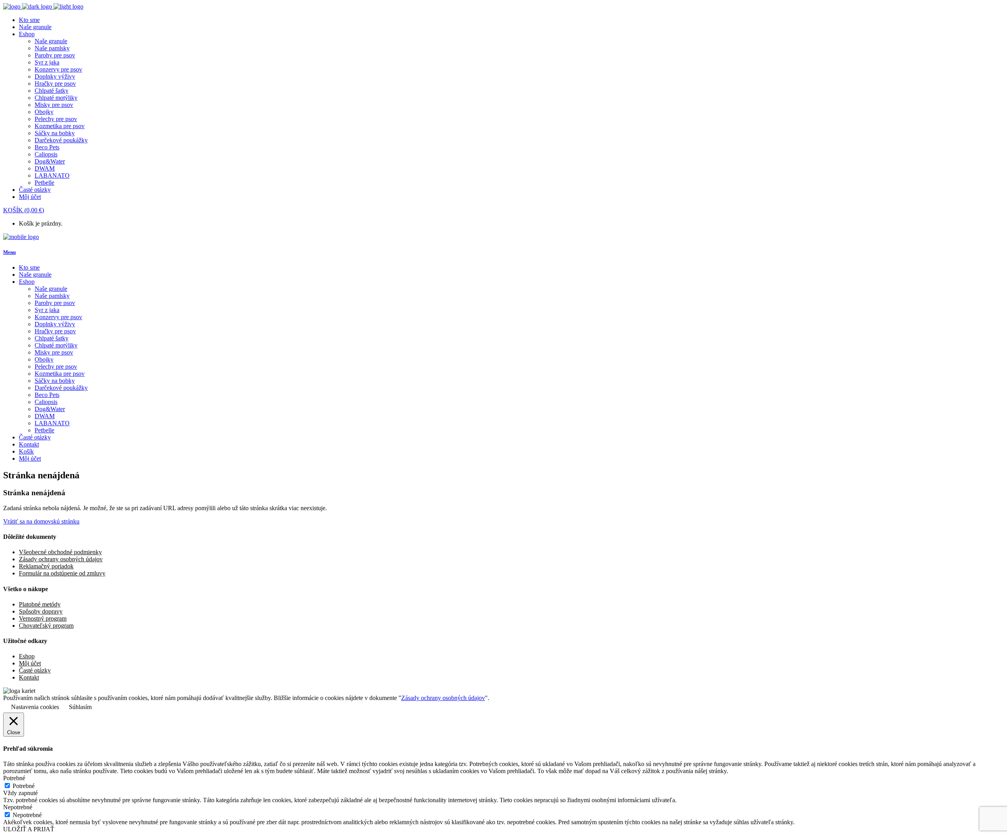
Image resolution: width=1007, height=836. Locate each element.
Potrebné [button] (14, 778)
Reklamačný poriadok (46, 566)
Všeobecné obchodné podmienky (60, 552)
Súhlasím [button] (80, 707)
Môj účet (30, 663)
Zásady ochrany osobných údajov (61, 559)
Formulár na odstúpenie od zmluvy (62, 573)
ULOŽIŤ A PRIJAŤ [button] (28, 829)
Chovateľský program (46, 625)
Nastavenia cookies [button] (35, 707)
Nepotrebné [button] (17, 807)
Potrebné (24, 786)
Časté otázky (35, 670)
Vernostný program (42, 618)
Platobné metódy (40, 604)
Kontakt (29, 677)
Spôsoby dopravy (41, 611)
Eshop (27, 656)
